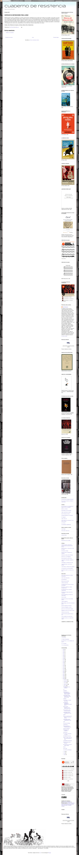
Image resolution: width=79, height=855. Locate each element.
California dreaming (64, 582)
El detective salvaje (64, 550)
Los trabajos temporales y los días (67, 734)
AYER (64, 714)
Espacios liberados (66, 728)
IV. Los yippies (63, 643)
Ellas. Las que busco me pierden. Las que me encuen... (67, 717)
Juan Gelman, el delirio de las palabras (67, 566)
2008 (64, 672)
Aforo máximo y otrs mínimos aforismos (67, 710)
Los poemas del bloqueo (67, 749)
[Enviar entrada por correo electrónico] (21, 27)
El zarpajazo (63, 517)
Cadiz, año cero (64, 518)
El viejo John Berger (66, 723)
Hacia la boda (63, 597)
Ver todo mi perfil (64, 336)
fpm (40, 852)
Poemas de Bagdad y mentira (66, 607)
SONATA (64, 698)
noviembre (65, 681)
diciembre (65, 679)
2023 (64, 652)
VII (63, 689)
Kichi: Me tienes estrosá (65, 513)
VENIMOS (65, 690)
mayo (65, 754)
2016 (64, 661)
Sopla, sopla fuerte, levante (66, 512)
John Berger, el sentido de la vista (67, 562)
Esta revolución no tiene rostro (66, 558)
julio (64, 751)
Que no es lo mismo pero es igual (67, 608)
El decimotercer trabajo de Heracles (67, 499)
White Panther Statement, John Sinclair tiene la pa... (67, 707)
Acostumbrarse (64, 579)
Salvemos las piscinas (65, 612)
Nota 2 (64, 746)
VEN (64, 721)
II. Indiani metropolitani (65, 639)
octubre (65, 682)
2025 (64, 649)
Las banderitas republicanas (66, 524)
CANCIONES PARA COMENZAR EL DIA (67, 713)
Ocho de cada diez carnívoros (66, 605)
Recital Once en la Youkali (65, 540)
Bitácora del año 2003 (65, 581)
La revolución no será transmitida (67, 568)
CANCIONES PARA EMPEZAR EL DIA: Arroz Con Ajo (67, 696)
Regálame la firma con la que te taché (67, 610)
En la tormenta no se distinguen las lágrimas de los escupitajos (67, 507)
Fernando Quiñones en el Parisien (67, 515)
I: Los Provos (63, 637)
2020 (64, 655)
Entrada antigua (56, 37)
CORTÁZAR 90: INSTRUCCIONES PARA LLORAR (66, 693)
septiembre (66, 684)
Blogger (49, 852)
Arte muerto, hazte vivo (65, 530)
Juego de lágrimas (64, 601)
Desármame (65, 732)
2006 (64, 675)
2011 (64, 668)
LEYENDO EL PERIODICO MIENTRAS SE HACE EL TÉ (67, 704)
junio (64, 753)
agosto (65, 685)
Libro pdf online (64, 535)
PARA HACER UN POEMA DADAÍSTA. (67, 726)
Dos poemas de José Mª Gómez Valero (67, 745)
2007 (64, 674)
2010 (64, 669)
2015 (64, 662)
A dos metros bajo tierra (65, 577)
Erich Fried (65, 748)
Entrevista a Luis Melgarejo (66, 556)
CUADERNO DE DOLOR (67, 740)
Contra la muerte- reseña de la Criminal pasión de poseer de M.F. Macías (67, 545)
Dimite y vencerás (64, 508)
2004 (64, 678)
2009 (64, 671)
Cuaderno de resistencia (35, 6)
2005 (64, 677)
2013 (64, 665)
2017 (64, 659)
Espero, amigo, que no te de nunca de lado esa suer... (67, 738)
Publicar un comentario (10, 32)
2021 (64, 653)
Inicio (33, 37)
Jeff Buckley (65, 724)
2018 (64, 658)
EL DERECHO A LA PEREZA (66, 687)
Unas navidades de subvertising (66, 616)
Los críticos (63, 522)
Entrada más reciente (9, 37)
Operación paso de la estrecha (66, 743)
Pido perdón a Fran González (66, 510)
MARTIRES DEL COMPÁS (66, 730)
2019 (64, 656)
